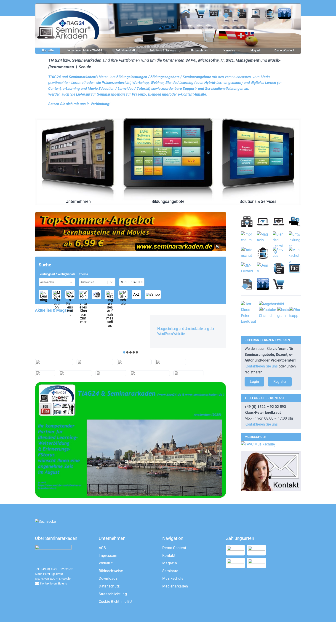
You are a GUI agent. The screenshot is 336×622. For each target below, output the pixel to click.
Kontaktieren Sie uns (261, 366)
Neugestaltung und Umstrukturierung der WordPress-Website (185, 331)
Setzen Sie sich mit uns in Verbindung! (79, 104)
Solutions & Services (258, 161)
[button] (124, 352)
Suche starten (132, 282)
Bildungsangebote (168, 161)
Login (254, 381)
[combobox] (53, 282)
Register (279, 381)
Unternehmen (78, 161)
